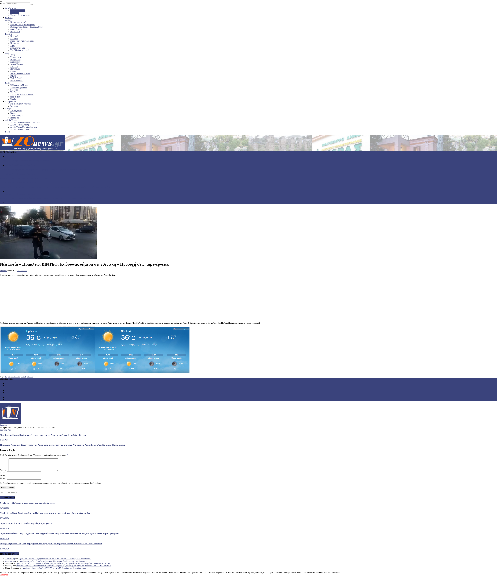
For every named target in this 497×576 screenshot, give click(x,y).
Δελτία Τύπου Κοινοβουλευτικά (23, 127)
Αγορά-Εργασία (16, 64)
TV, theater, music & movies (22, 94)
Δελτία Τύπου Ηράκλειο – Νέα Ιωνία (25, 122)
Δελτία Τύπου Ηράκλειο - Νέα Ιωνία (20, 165)
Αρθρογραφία (16, 111)
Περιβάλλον (15, 59)
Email (3, 475)
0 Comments (22, 270)
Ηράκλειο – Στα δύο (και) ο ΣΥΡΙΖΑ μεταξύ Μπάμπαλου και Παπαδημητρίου (54, 568)
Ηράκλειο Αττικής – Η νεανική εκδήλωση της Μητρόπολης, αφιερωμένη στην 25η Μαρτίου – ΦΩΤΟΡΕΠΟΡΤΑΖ (63, 563)
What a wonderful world (20, 73)
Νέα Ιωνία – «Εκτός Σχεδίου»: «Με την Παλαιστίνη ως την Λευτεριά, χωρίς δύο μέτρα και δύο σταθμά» (43, 169)
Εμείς (7, 132)
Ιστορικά (14, 66)
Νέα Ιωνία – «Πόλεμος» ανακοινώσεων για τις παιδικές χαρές (25, 161)
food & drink (15, 97)
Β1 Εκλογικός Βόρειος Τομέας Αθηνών (26, 27)
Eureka (13, 99)
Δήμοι (12, 45)
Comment (4, 470)
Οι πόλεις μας (11, 8)
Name (3, 472)
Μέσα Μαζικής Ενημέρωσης (22, 41)
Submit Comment (7, 488)
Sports (13, 71)
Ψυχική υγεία (15, 57)
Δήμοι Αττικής (16, 29)
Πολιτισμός (15, 69)
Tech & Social (16, 78)
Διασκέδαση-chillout (18, 87)
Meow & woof (16, 80)
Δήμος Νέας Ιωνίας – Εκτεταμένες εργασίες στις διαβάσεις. (24, 178)
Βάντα (13, 113)
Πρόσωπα (14, 118)
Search (3, 3)
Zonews (3, 270)
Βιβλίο (13, 76)
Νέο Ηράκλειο (27, 376)
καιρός (7, 376)
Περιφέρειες (15, 43)
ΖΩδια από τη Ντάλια (19, 85)
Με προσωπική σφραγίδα (20, 104)
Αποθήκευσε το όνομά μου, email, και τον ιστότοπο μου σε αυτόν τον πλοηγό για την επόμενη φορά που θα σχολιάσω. (52, 483)
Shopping (14, 90)
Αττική (8, 20)
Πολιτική (14, 36)
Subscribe (4, 575)
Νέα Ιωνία (14, 13)
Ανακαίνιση (10, 559)
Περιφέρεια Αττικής (18, 22)
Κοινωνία (14, 38)
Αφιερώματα (10, 101)
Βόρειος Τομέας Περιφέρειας (22, 24)
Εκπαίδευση (15, 62)
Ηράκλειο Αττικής (17, 10)
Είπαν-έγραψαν (16, 115)
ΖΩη (7, 52)
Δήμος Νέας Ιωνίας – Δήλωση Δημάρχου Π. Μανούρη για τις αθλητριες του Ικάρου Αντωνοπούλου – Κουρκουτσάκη (48, 198)
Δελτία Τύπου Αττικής (19, 125)
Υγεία (12, 55)
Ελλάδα (8, 34)
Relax (7, 83)
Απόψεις (8, 108)
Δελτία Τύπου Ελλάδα (19, 129)
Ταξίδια (13, 92)
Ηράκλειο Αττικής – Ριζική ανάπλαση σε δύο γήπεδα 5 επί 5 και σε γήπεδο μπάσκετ (53, 561)
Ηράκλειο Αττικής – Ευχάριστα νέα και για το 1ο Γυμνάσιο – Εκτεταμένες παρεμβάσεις (55, 559)
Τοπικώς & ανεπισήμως (20, 15)
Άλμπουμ (14, 106)
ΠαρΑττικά (15, 31)
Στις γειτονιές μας (17, 48)
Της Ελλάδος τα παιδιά (19, 50)
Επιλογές (9, 17)
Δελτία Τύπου (11, 120)
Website (3, 478)
